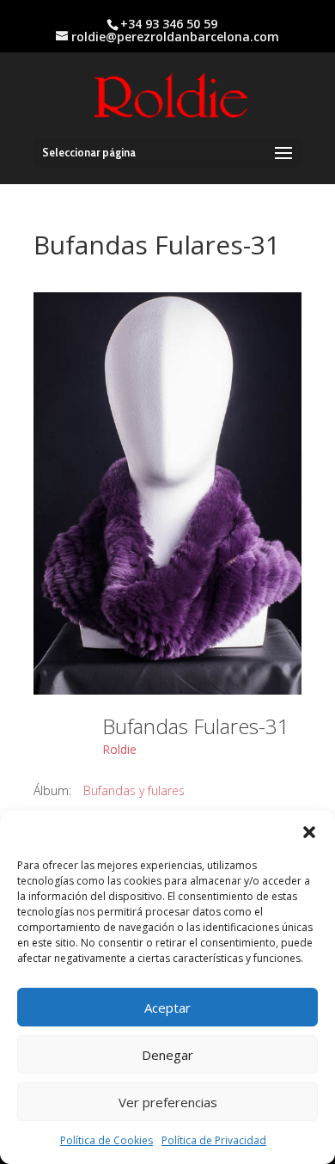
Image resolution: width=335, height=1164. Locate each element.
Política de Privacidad (213, 1140)
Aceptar (167, 1007)
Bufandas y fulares (134, 790)
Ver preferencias (168, 1102)
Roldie (119, 749)
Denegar (167, 1054)
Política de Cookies (106, 1140)
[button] (309, 832)
